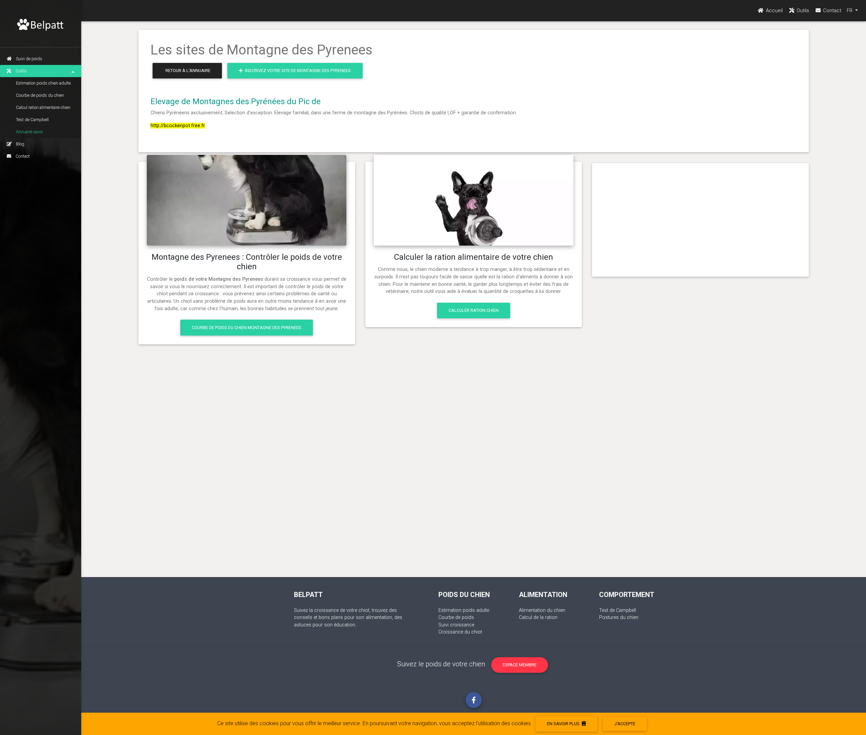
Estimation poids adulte (463, 610)
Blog (20, 143)
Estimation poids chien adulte (43, 83)
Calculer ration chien (474, 310)
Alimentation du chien (542, 610)
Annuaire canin (29, 131)
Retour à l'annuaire (187, 70)
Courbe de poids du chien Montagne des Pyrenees (246, 327)
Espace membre (520, 664)
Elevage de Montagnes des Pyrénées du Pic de (236, 101)
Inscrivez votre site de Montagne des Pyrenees (297, 70)
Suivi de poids (29, 58)
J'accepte (624, 723)
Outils (21, 70)
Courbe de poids (456, 617)
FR (850, 10)
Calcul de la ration (538, 617)
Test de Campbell (32, 119)
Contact (23, 156)
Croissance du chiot (460, 632)
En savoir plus (563, 723)
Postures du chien (618, 617)
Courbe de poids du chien (40, 95)
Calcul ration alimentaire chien (43, 107)
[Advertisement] (700, 217)
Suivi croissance (456, 625)
